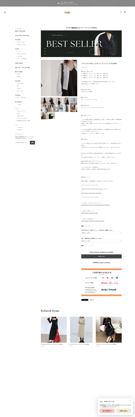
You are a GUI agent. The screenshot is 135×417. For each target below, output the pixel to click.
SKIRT (18, 74)
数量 (82, 245)
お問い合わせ (20, 116)
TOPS (17, 49)
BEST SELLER (20, 31)
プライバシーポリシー (22, 118)
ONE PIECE (19, 63)
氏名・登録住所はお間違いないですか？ (92, 238)
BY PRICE (18, 102)
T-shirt (19, 51)
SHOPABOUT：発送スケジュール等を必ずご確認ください (97, 230)
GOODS (17, 81)
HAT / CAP (20, 90)
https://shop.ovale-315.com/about (91, 193)
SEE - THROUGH (21, 97)
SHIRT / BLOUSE (21, 53)
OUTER (17, 39)
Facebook (19, 129)
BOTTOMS (18, 72)
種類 (82, 226)
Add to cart (101, 256)
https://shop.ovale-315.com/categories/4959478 (95, 205)
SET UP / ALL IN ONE (22, 67)
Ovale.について (21, 111)
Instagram (20, 127)
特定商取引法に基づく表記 (23, 120)
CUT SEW (19, 56)
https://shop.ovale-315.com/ (89, 213)
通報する (92, 299)
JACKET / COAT (21, 44)
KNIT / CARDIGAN (22, 58)
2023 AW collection (22, 35)
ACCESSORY (20, 83)
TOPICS (18, 95)
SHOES (19, 88)
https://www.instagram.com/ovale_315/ (92, 221)
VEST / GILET (21, 42)
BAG (18, 86)
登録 (32, 142)
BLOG (18, 113)
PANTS (19, 76)
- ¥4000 (19, 104)
